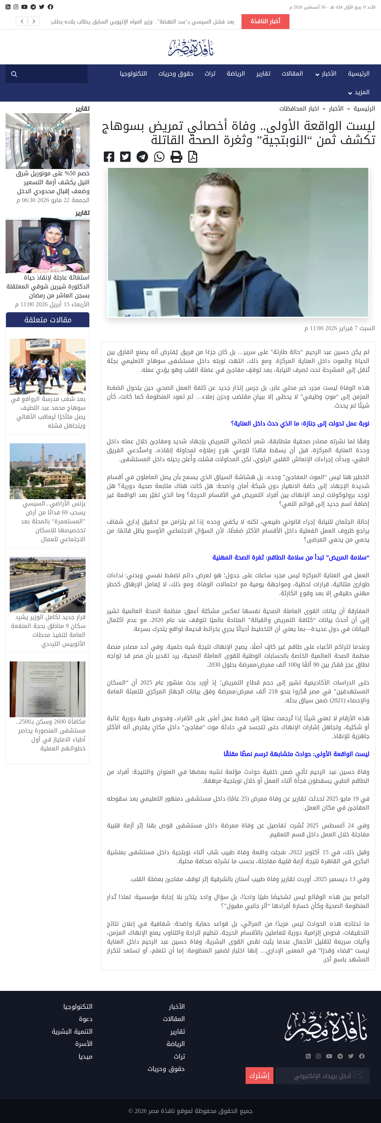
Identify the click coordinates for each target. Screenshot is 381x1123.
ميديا (86, 1057)
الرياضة (236, 73)
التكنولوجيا (133, 73)
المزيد (362, 92)
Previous (22, 21)
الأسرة (84, 1044)
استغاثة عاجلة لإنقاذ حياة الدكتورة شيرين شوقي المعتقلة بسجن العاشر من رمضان (48, 286)
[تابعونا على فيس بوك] (50, 7)
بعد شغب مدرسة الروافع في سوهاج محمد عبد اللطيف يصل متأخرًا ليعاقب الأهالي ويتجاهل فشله (48, 412)
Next (33, 21)
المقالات (292, 73)
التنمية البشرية (72, 1032)
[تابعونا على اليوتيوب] (24, 7)
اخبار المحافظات (299, 108)
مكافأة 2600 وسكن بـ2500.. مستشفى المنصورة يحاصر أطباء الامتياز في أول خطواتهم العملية (51, 735)
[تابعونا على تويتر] (42, 7)
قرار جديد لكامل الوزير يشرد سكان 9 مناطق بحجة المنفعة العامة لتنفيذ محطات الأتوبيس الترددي (48, 630)
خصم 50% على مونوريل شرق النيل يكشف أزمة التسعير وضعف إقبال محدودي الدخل (53, 182)
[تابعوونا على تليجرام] (33, 7)
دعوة (86, 1019)
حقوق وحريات (176, 73)
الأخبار (329, 73)
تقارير (263, 73)
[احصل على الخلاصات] (8, 7)
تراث (210, 73)
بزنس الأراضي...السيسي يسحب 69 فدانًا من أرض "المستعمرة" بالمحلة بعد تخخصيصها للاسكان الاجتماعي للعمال (53, 521)
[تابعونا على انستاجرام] (15, 7)
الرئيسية (359, 73)
